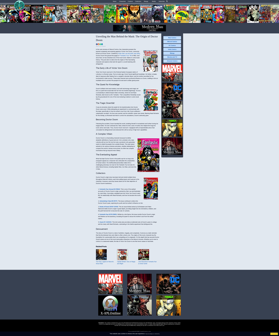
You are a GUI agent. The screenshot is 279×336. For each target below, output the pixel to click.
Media (154, 1)
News (114, 1)
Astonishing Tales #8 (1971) (108, 201)
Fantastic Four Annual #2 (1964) (110, 189)
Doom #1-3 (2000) (105, 222)
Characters (122, 1)
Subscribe (162, 1)
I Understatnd (274, 333)
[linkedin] (102, 44)
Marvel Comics (172, 41)
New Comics (172, 38)
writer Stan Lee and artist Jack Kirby (129, 53)
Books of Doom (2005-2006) (109, 206)
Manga (146, 1)
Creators (130, 1)
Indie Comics (172, 49)
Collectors (138, 1)
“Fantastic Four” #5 (126, 55)
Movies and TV (172, 57)
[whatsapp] (100, 44)
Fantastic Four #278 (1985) (108, 214)
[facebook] (97, 44)
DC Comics (172, 45)
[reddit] (98, 44)
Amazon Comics (172, 61)
